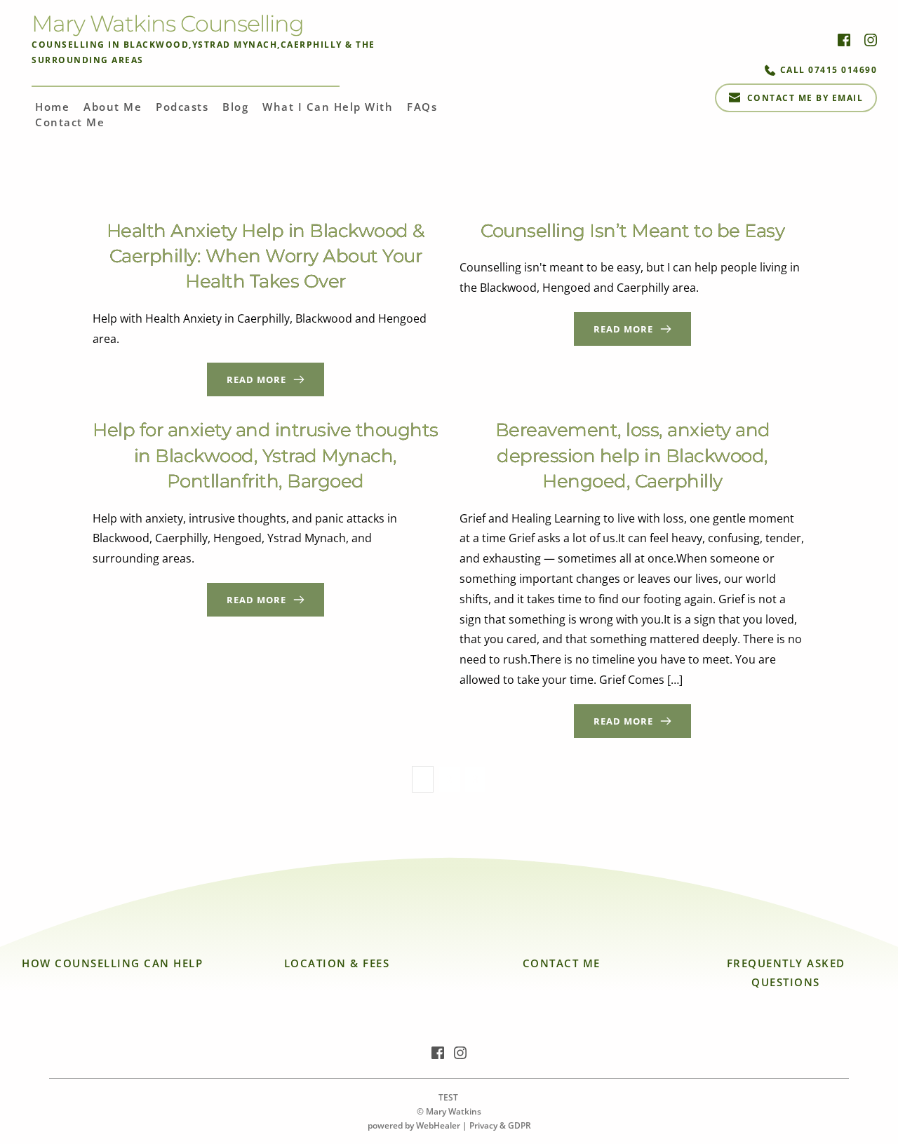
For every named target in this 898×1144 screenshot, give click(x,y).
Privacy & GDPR (500, 1125)
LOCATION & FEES (337, 963)
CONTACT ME (562, 963)
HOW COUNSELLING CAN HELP (112, 963)
